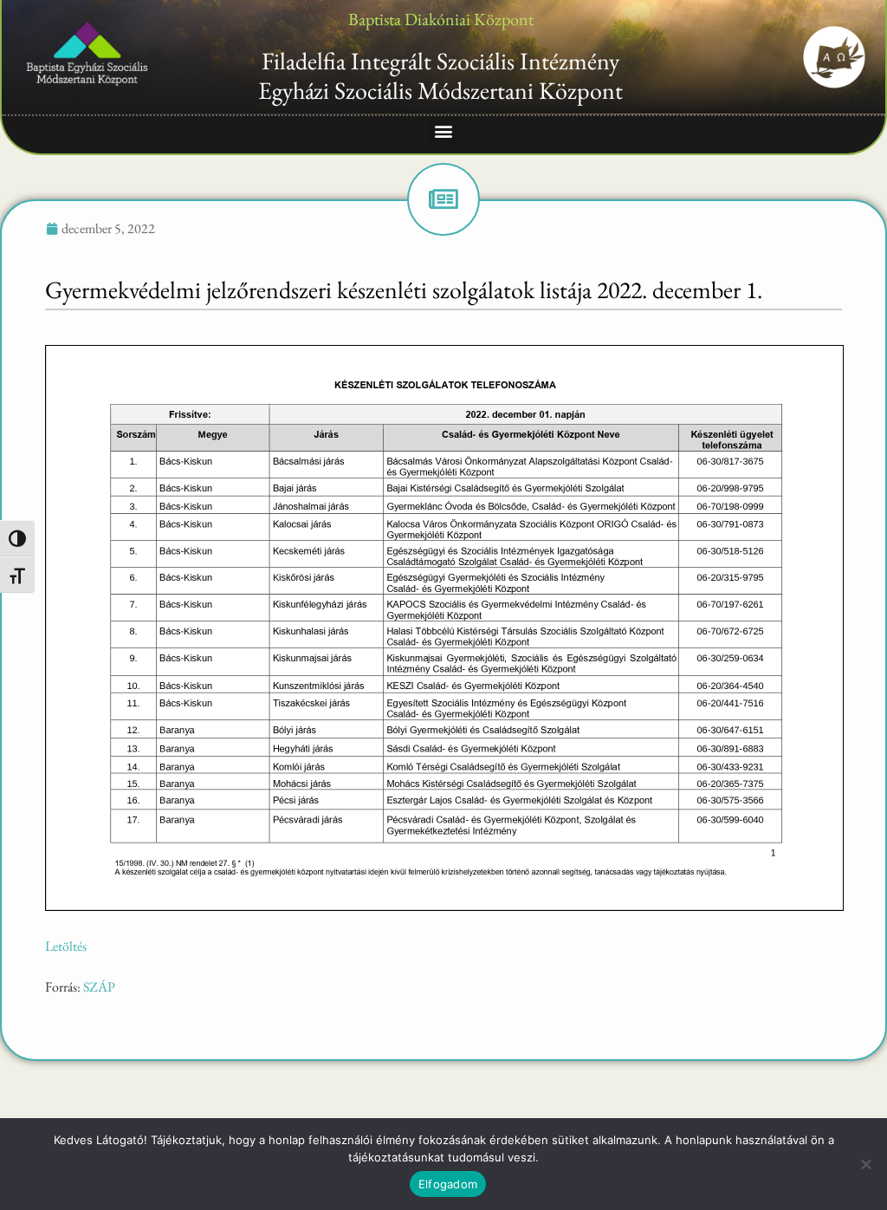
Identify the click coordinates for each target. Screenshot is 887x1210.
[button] (444, 130)
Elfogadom (447, 1184)
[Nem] (865, 1164)
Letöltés (66, 946)
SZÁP (99, 987)
